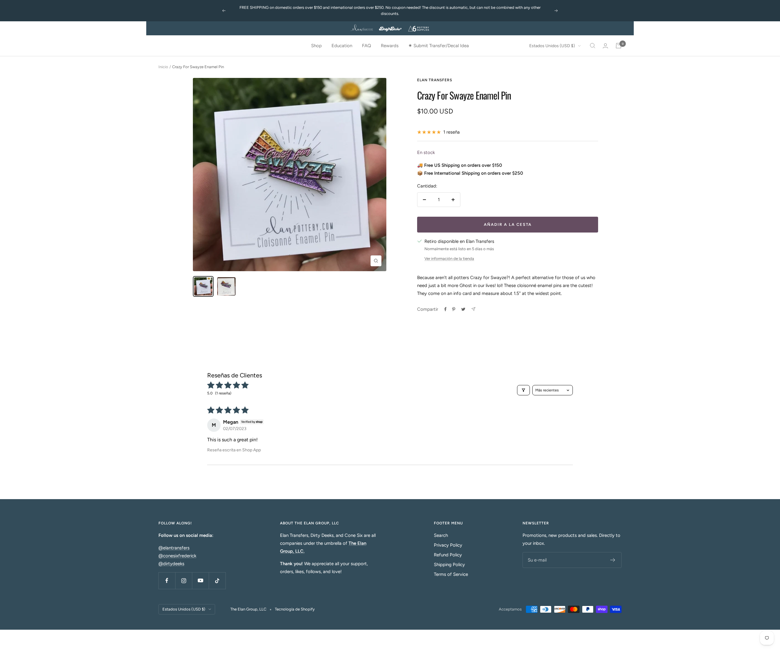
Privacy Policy (448, 545)
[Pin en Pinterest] (453, 309)
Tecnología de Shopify (295, 609)
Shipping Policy (449, 564)
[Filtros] (523, 390)
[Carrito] (618, 45)
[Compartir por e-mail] (473, 309)
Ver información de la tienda (449, 258)
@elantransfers (174, 548)
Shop (316, 45)
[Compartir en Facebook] (445, 309)
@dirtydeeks (171, 563)
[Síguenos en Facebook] (166, 580)
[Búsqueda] (592, 45)
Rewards (390, 45)
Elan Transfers (434, 80)
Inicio (163, 67)
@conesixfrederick (177, 555)
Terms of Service (451, 574)
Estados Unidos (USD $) (552, 45)
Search (441, 535)
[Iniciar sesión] (605, 45)
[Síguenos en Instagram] (183, 580)
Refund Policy (448, 555)
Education (342, 45)
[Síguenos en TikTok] (217, 580)
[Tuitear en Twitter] (463, 309)
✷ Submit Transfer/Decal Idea (438, 45)
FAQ (366, 45)
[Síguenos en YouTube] (200, 580)
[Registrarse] (612, 560)
